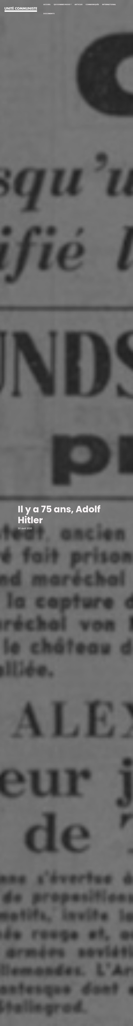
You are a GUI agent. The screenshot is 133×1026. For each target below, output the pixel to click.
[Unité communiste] (21, 9)
